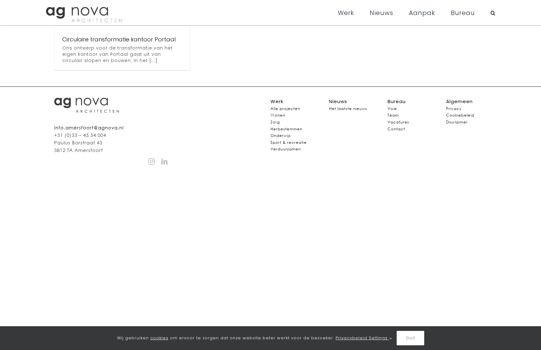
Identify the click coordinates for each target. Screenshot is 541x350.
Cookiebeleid (460, 115)
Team (393, 115)
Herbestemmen (286, 129)
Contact (396, 129)
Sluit (410, 338)
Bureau (397, 101)
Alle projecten (285, 108)
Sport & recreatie (288, 142)
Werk (276, 101)
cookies (159, 338)
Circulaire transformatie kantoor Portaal (119, 39)
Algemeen (459, 101)
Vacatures (398, 122)
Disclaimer (457, 122)
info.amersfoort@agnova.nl (89, 127)
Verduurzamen (285, 149)
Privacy (453, 108)
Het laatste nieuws (348, 108)
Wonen (277, 115)
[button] (493, 12)
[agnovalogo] (84, 4)
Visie (392, 108)
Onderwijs (280, 135)
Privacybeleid (352, 338)
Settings (379, 338)
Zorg (275, 122)
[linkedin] (164, 162)
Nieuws (338, 101)
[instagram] (151, 162)
